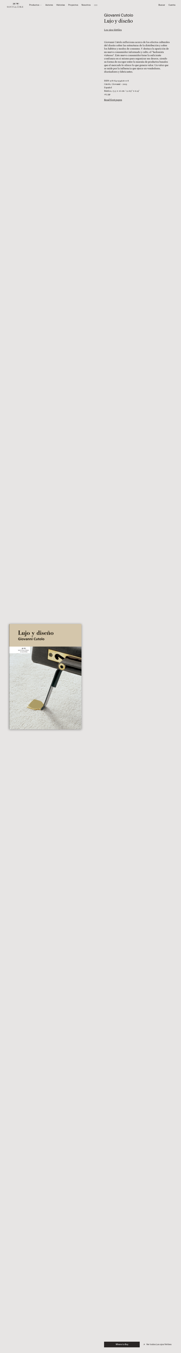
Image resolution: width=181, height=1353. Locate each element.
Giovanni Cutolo (118, 15)
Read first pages (113, 99)
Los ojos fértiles (113, 29)
